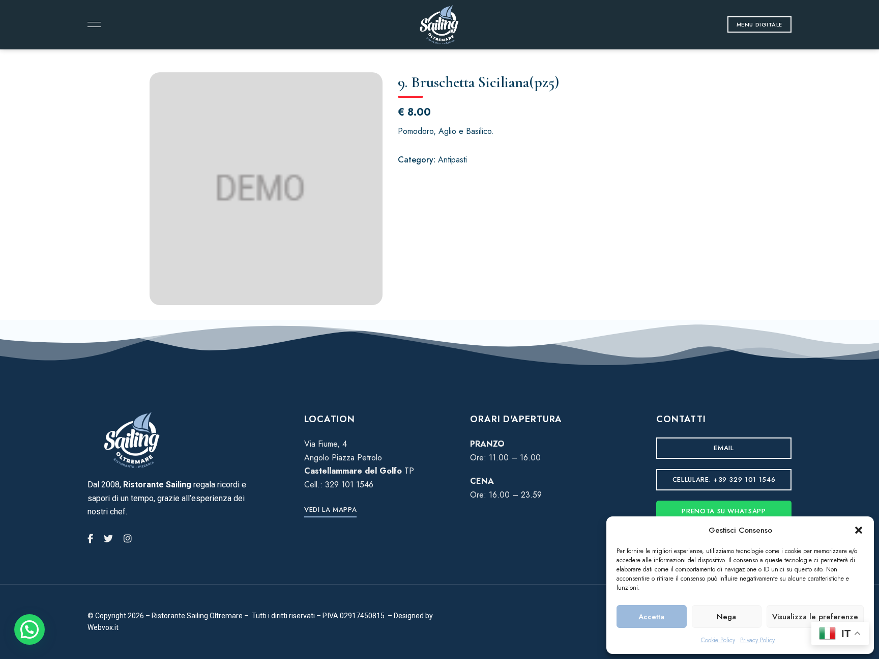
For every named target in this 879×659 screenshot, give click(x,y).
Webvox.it (103, 627)
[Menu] (91, 24)
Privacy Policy (757, 640)
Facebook (90, 538)
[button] (859, 530)
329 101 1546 (349, 484)
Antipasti (452, 160)
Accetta (651, 616)
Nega (726, 616)
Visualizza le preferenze (815, 616)
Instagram (128, 538)
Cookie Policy (718, 640)
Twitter (108, 538)
